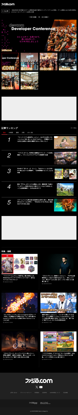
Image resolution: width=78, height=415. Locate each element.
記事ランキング (10, 128)
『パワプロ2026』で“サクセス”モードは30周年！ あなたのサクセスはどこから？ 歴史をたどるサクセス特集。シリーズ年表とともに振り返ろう (58, 355)
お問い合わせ (13, 392)
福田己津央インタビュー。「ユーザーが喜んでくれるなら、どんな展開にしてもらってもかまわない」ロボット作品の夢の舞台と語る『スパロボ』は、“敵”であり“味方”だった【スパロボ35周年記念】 (58, 317)
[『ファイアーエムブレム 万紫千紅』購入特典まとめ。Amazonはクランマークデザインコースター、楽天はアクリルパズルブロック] (20, 264)
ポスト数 (30, 132)
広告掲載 (65, 392)
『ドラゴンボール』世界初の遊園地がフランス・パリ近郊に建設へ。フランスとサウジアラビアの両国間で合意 (35, 154)
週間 (17, 132)
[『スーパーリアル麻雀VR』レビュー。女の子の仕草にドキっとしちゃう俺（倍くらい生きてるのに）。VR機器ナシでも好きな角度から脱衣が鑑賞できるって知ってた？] (65, 142)
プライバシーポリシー (26, 392)
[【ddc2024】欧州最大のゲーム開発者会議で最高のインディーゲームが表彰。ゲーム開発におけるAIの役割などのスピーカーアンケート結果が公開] (10, 61)
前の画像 (33, 17)
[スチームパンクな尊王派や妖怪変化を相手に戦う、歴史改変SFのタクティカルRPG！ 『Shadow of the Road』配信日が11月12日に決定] (65, 205)
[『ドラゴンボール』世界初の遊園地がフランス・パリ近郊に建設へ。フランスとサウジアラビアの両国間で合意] (65, 158)
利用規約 (37, 392)
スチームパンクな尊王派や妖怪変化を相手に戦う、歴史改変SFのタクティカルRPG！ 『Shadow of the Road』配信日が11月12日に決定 (35, 202)
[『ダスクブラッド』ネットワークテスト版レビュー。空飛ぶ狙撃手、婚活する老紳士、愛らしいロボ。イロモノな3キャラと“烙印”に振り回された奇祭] (20, 341)
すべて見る (73, 128)
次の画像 (45, 17)
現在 (4, 132)
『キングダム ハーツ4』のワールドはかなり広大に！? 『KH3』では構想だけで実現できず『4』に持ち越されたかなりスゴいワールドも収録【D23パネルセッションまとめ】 (19, 317)
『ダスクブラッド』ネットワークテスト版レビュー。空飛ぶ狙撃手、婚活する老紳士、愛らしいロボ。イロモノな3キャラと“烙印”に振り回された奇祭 (19, 355)
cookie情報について (55, 392)
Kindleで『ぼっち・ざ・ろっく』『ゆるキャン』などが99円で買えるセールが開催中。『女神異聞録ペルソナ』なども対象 (35, 170)
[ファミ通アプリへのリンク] (33, 403)
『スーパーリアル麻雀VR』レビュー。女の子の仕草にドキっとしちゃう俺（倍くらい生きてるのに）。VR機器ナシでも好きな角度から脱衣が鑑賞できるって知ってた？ (34, 139)
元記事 (6, 11)
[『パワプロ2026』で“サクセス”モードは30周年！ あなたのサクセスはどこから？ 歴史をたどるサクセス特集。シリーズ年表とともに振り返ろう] (58, 341)
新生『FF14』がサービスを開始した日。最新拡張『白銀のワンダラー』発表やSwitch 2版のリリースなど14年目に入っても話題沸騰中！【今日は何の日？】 (35, 186)
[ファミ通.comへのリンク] (8, 4)
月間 (23, 132)
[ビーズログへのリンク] (45, 403)
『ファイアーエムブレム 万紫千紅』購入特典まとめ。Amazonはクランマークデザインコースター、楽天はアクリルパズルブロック (19, 277)
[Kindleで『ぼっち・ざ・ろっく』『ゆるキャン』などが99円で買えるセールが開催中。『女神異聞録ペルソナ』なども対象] (65, 173)
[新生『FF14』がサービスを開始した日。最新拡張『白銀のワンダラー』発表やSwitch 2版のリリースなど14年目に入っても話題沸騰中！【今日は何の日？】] (65, 189)
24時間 (11, 132)
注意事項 (44, 392)
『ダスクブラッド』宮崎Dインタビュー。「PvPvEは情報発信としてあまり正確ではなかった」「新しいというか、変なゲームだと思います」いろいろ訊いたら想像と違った (58, 278)
